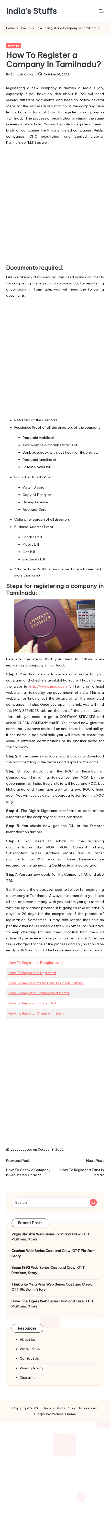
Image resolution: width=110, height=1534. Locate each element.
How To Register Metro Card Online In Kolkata (46, 983)
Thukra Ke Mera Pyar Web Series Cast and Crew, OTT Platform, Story (52, 1287)
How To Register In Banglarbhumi (35, 962)
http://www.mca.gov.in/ (49, 686)
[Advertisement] (55, 203)
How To (13, 45)
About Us (27, 1339)
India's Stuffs (31, 10)
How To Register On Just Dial (32, 1003)
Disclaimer (28, 1377)
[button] (93, 1202)
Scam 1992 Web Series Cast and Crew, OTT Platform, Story (48, 1270)
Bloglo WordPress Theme (55, 1414)
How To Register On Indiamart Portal (39, 993)
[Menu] (101, 10)
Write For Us (30, 1349)
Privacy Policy (31, 1368)
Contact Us (29, 1358)
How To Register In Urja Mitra (32, 973)
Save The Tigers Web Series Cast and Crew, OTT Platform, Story (53, 1303)
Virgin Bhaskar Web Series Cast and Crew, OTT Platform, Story (51, 1236)
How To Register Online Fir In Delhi (36, 1013)
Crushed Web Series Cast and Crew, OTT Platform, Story (54, 1253)
